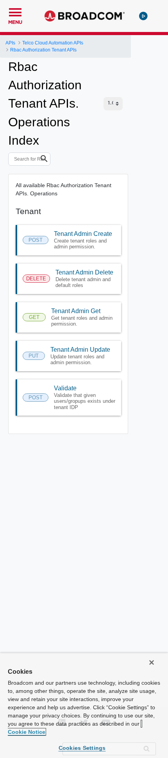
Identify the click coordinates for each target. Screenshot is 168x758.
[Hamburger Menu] (15, 11)
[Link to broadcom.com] (85, 16)
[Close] (151, 662)
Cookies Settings (82, 748)
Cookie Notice (26, 732)
